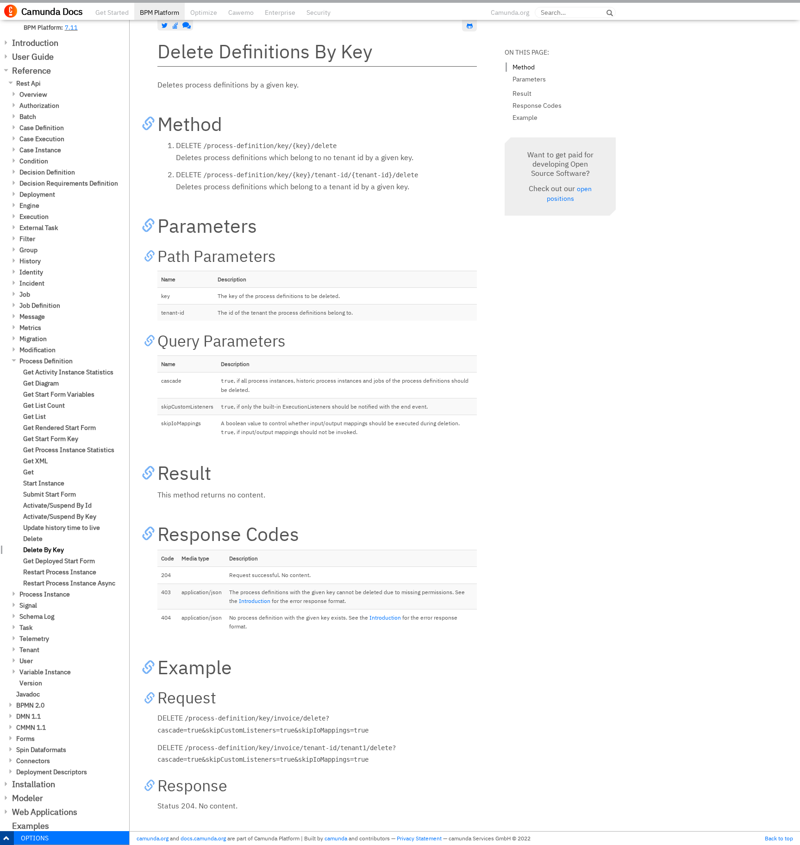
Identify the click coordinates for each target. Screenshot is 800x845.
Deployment (37, 194)
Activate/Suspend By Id (57, 505)
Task (25, 627)
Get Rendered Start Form (59, 427)
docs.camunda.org (203, 838)
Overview (33, 94)
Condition (33, 161)
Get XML (35, 461)
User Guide (33, 56)
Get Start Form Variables (58, 394)
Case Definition (41, 128)
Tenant (29, 650)
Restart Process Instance (59, 572)
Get (28, 472)
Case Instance (40, 150)
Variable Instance (45, 672)
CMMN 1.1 (31, 727)
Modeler (27, 798)
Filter (27, 239)
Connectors (33, 761)
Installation (33, 784)
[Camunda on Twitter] (164, 25)
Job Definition (39, 305)
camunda (336, 838)
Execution (34, 216)
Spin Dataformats (41, 750)
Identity (31, 272)
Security (318, 12)
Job (24, 294)
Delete (33, 538)
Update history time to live (61, 527)
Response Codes (537, 105)
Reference (31, 70)
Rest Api (28, 83)
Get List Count (44, 405)
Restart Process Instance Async (69, 583)
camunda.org (153, 838)
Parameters (529, 79)
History (30, 261)
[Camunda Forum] (185, 25)
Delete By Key (43, 550)
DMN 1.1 (28, 716)
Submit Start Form (49, 494)
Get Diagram (41, 383)
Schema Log (36, 616)
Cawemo (241, 12)
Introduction (35, 42)
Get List (34, 416)
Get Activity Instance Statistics (68, 372)
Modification (37, 350)
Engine (29, 205)
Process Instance (44, 594)
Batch (27, 116)
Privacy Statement (419, 838)
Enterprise (280, 12)
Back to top (779, 838)
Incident (31, 283)
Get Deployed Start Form (59, 561)
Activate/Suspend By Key (59, 516)
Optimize (203, 12)
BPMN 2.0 (30, 705)
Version (30, 683)
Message (32, 316)
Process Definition (46, 361)
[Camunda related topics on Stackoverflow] (175, 25)
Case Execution (41, 139)
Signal (28, 605)
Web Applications (44, 812)
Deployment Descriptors (51, 772)
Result (521, 93)
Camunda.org (510, 12)
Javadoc (28, 694)
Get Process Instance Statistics (68, 450)
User (26, 661)
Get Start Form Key (50, 439)
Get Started (112, 12)
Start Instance (43, 483)
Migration (33, 339)
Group (28, 250)
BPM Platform (159, 12)
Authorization (39, 105)
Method (523, 67)
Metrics (30, 327)
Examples (30, 825)
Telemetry (34, 638)
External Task (38, 228)
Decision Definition (47, 172)
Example (525, 117)
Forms (25, 738)
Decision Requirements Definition (68, 183)
